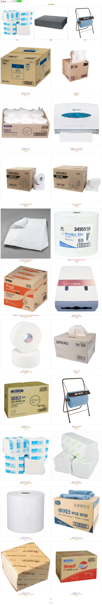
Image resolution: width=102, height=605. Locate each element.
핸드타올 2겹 (76, 205)
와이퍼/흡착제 (51, 4)
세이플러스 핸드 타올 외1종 (76, 483)
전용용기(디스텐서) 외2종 (76, 149)
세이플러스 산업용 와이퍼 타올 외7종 (25, 594)
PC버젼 (51, 602)
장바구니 (14, 1)
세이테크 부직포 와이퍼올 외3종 (76, 538)
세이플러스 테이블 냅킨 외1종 (25, 483)
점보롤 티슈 (25, 205)
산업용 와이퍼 (76, 94)
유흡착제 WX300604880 (26, 261)
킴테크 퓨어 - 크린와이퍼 (25, 427)
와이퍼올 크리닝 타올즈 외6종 (25, 316)
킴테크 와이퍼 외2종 (25, 149)
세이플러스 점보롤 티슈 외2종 (25, 372)
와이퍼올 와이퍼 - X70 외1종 (76, 594)
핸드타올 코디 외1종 (25, 94)
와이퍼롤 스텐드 (76, 427)
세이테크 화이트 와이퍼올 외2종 (25, 538)
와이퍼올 (76, 261)
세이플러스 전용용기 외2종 (76, 316)
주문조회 (15, 1)
